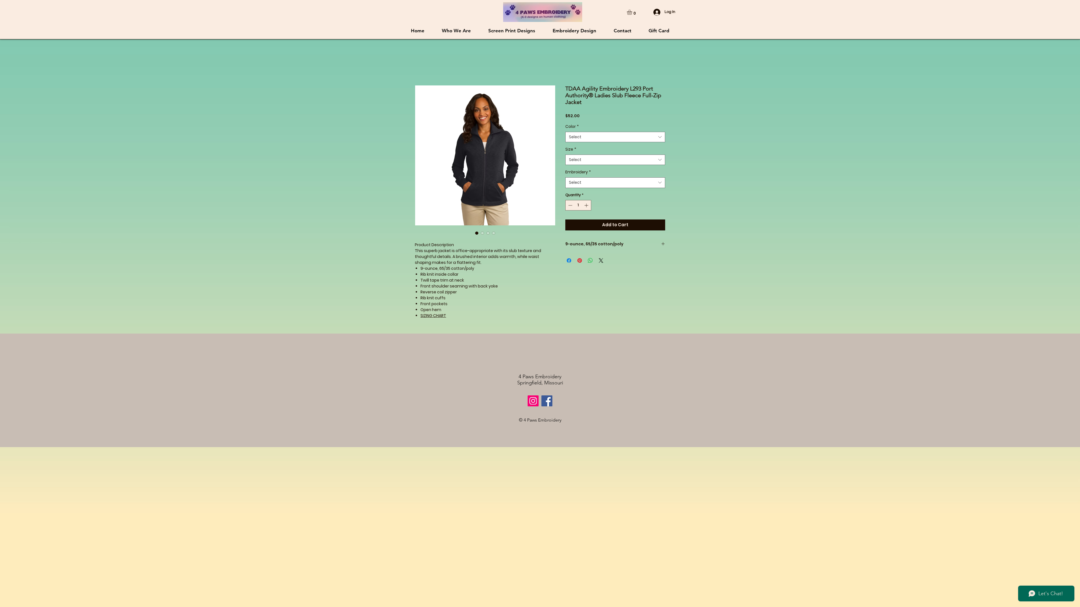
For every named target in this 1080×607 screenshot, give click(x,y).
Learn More (594, 130)
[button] (632, 12)
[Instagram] (533, 401)
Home (421, 65)
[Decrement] (569, 221)
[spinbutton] (578, 221)
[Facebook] (546, 401)
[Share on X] (601, 275)
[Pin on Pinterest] (579, 275)
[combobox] (615, 152)
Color (572, 141)
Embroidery (578, 187)
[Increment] (586, 221)
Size (570, 164)
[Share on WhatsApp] (590, 275)
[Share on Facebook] (569, 275)
